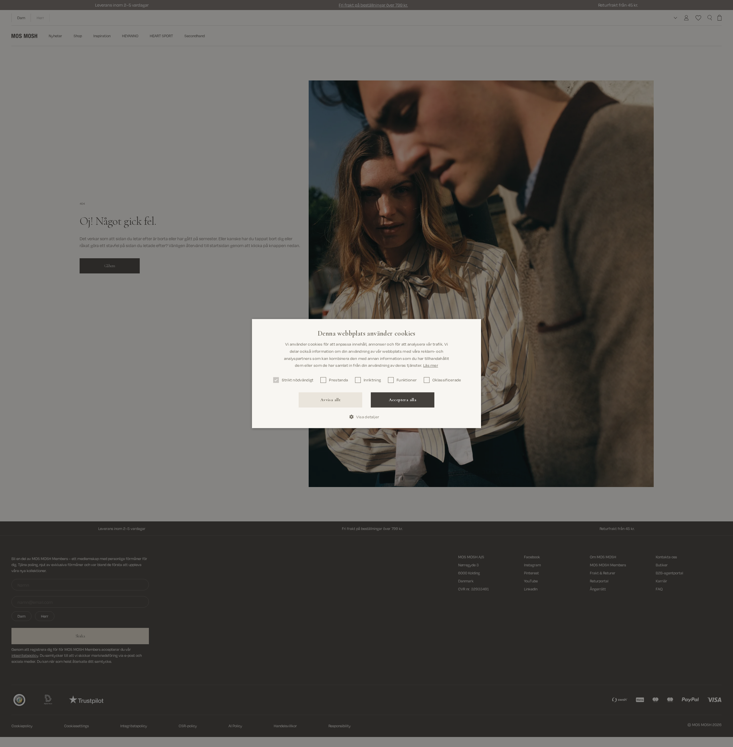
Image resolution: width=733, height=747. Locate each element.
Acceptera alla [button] (403, 399)
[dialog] (366, 373)
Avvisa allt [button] (330, 399)
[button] (366, 417)
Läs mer (430, 365)
